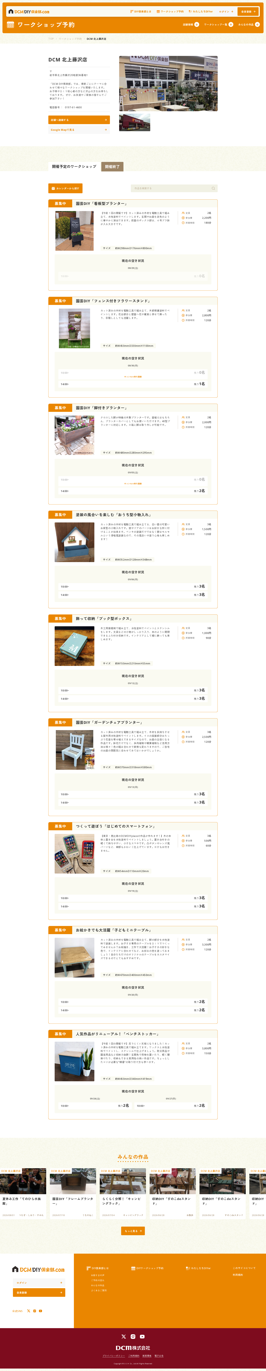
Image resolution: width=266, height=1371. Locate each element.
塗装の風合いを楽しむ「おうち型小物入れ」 (114, 514)
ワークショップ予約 (172, 11)
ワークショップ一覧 (215, 24)
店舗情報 (188, 24)
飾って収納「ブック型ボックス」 (104, 618)
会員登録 (246, 11)
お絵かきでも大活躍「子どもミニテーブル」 (114, 930)
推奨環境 (146, 1355)
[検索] (213, 188)
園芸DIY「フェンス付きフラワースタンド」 (114, 300)
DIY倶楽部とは (142, 11)
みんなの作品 (246, 24)
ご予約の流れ (98, 1280)
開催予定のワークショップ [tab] (74, 166)
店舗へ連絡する (60, 120)
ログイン (224, 11)
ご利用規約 (133, 1355)
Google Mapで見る (62, 129)
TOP (51, 38)
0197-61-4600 (73, 107)
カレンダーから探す (67, 188)
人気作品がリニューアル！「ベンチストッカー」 (118, 1033)
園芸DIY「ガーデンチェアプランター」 (110, 722)
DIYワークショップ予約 (150, 1268)
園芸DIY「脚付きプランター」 (102, 407)
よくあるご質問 (99, 1290)
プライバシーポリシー (114, 1355)
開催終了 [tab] (112, 166)
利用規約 (238, 1275)
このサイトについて (244, 1268)
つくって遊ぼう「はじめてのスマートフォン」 (116, 826)
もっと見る (131, 1231)
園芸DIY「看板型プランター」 (102, 203)
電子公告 (159, 1355)
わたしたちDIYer (203, 11)
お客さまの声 (98, 1275)
